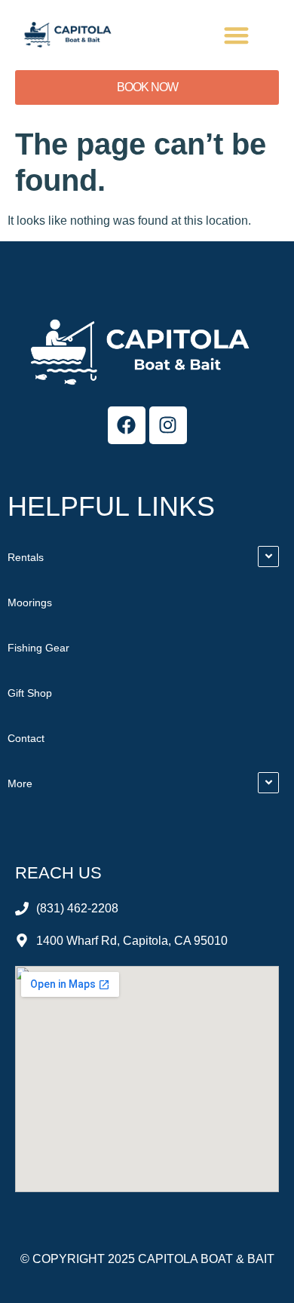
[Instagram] (168, 425)
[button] (237, 35)
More (20, 783)
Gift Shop (30, 693)
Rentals (26, 557)
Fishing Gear (38, 648)
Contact (26, 738)
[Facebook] (126, 425)
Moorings (30, 602)
